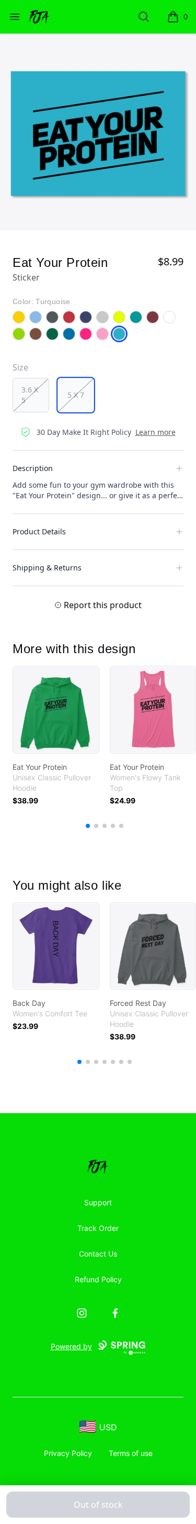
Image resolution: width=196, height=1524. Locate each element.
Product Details (39, 531)
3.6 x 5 (29, 395)
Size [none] (20, 367)
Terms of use (131, 1453)
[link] (56, 709)
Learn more (155, 432)
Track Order (98, 1228)
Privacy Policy (68, 1453)
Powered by (71, 1346)
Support (98, 1202)
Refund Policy (98, 1279)
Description (33, 468)
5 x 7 (75, 395)
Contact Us (98, 1253)
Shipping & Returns (47, 568)
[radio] (31, 395)
